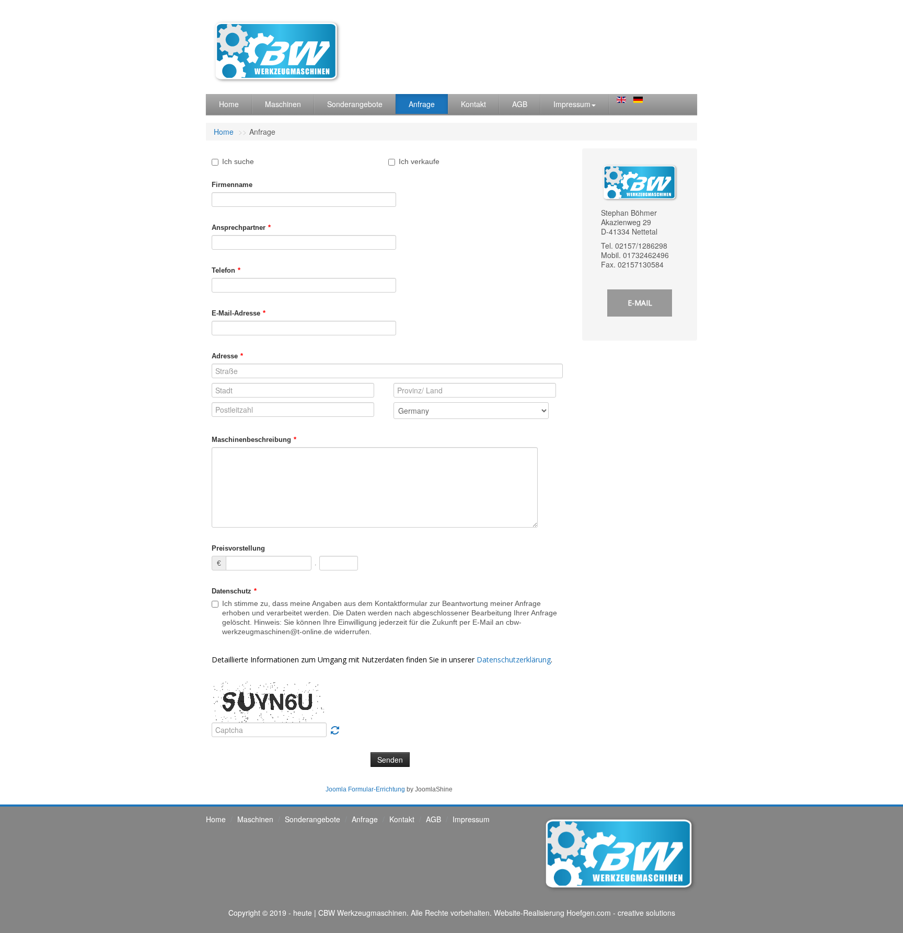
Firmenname (232, 185)
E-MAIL (640, 303)
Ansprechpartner (241, 227)
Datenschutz (234, 591)
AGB (519, 104)
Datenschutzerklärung (514, 659)
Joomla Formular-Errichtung (365, 789)
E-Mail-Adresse (238, 313)
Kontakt (473, 104)
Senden (390, 759)
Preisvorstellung (238, 548)
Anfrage (422, 104)
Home (229, 104)
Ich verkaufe (419, 161)
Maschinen (283, 104)
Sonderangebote (355, 104)
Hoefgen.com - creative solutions (620, 912)
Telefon (226, 270)
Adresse (227, 356)
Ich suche (238, 161)
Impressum (572, 104)
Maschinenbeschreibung (254, 440)
